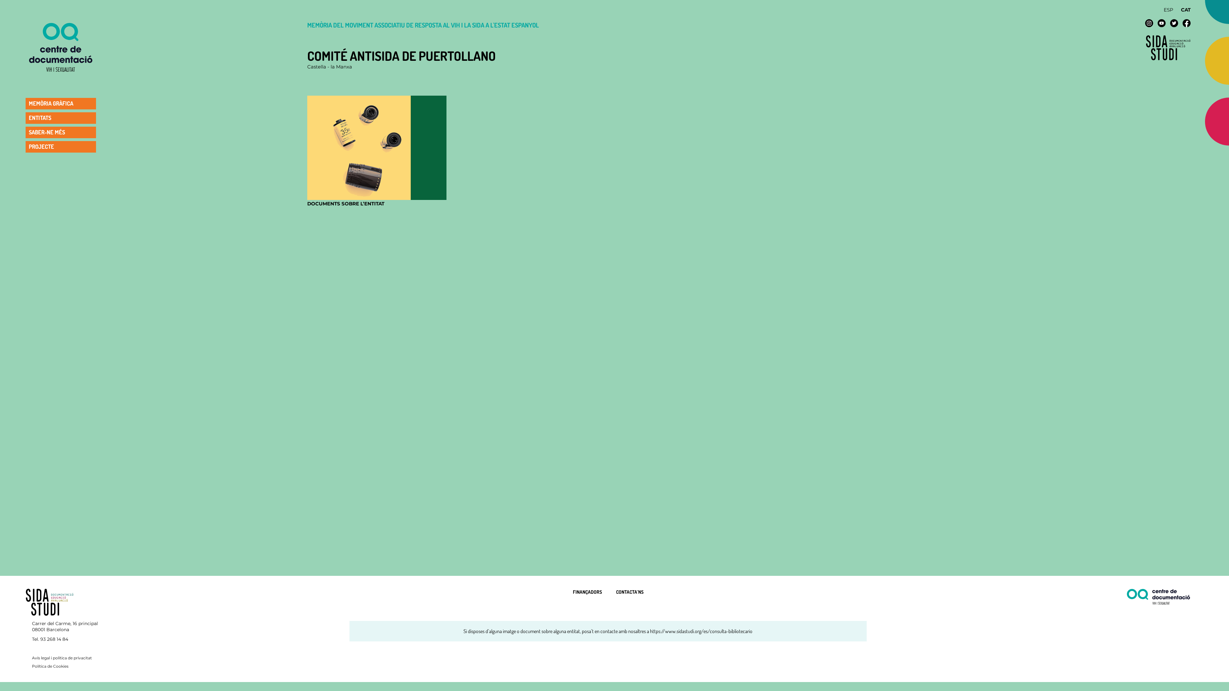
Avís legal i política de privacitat (62, 657)
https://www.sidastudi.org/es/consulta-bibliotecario (701, 631)
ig (1149, 23)
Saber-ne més (47, 132)
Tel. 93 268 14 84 (50, 639)
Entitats (40, 117)
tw (1174, 23)
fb (1187, 23)
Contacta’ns (630, 592)
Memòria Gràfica (51, 103)
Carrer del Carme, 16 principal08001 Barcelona (65, 627)
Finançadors (587, 592)
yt (1162, 23)
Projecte (41, 146)
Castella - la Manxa (329, 67)
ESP (1168, 10)
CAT (1186, 10)
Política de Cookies (50, 666)
